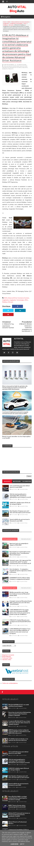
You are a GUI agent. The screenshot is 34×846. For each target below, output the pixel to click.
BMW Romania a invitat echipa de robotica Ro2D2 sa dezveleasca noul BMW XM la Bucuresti (19, 731)
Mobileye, (4, 68)
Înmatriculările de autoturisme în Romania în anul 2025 (20, 520)
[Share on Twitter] (8, 310)
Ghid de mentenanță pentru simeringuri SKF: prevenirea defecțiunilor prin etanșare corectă (20, 495)
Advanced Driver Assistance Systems (20, 22)
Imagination (6, 23)
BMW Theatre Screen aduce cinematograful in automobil (17, 806)
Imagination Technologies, (17, 67)
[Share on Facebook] (17, 306)
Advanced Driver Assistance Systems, (17, 66)
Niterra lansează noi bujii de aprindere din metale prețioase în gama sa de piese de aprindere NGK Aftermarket (14, 387)
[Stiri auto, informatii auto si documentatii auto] (17, 9)
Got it (22, 844)
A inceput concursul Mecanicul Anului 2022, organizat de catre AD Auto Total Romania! (21, 602)
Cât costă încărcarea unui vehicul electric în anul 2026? (20, 486)
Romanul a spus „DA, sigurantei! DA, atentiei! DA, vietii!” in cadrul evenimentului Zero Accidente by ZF (20, 562)
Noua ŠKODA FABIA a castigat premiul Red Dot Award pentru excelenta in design (17, 798)
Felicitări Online (6, 659)
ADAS (8, 22)
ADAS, (5, 66)
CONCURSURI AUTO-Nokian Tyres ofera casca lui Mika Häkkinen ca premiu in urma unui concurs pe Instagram (20, 631)
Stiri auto (11, 25)
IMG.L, (26, 67)
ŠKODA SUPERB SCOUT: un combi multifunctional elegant (18, 705)
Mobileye (5, 25)
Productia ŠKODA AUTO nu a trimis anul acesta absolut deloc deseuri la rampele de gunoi (19, 722)
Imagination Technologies (16, 23)
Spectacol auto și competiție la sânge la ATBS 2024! (19, 544)
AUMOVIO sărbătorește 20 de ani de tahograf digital (20, 503)
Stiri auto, (11, 68)
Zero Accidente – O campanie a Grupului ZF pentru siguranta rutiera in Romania (20, 570)
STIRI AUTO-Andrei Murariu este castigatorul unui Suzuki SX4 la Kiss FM (20, 621)
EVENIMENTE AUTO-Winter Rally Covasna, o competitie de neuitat (20, 578)
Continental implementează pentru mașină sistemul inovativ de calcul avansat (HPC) (15, 412)
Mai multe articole (25, 539)
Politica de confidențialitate (10, 683)
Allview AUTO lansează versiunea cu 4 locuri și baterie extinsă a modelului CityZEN (19, 814)
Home (4, 22)
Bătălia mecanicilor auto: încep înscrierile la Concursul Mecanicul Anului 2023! (20, 594)
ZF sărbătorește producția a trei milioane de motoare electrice (18, 739)
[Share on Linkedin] (20, 310)
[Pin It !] (8, 314)
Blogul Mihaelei (6, 656)
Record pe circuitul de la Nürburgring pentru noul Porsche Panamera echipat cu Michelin (19, 713)
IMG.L (25, 23)
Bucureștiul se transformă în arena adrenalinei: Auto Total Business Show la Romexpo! (20, 553)
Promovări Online (7, 658)
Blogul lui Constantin (8, 655)
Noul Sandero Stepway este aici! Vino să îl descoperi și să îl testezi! (20, 511)
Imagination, (5, 67)
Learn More (14, 844)
